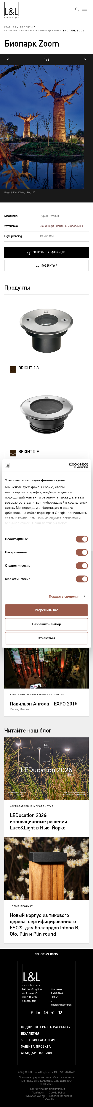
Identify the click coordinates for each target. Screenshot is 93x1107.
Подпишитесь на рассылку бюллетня (46, 1030)
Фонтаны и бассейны (69, 226)
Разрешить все (46, 610)
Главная (10, 27)
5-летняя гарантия (38, 1040)
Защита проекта (36, 1046)
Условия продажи (60, 1096)
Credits (49, 1099)
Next (84, 59)
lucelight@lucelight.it (61, 1005)
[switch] (82, 552)
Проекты (26, 27)
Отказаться (47, 638)
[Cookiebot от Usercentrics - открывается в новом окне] (69, 465)
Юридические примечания (47, 1089)
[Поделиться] (46, 265)
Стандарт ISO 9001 (37, 1053)
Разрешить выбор (46, 624)
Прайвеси (38, 1092)
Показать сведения (64, 596)
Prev (8, 59)
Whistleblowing (35, 1096)
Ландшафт (47, 226)
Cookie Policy (57, 1092)
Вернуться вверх (46, 954)
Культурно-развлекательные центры (31, 31)
